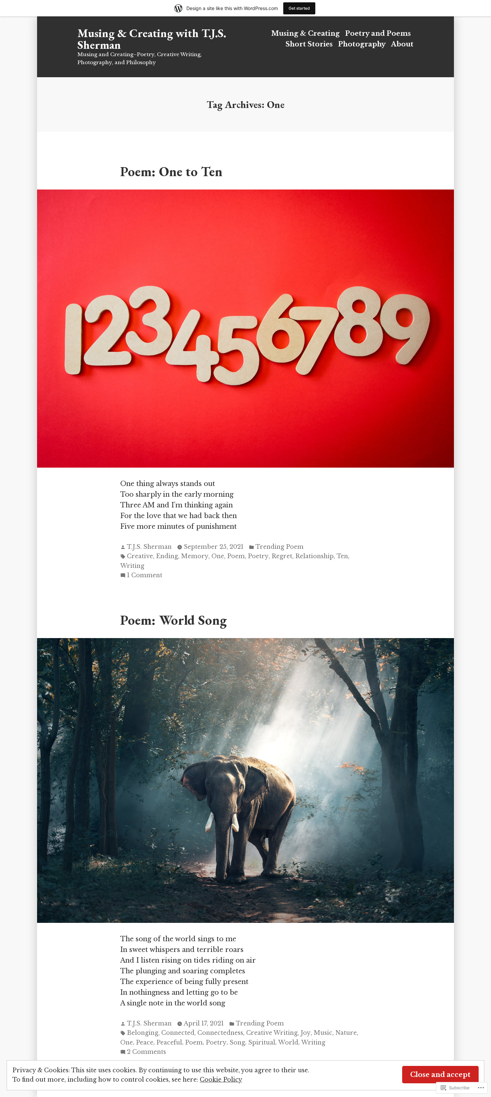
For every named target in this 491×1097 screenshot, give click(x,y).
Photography (362, 44)
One (217, 556)
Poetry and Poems (378, 33)
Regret (282, 556)
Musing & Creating (305, 33)
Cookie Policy (221, 1079)
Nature (346, 1033)
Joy (306, 1033)
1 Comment (144, 575)
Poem (236, 556)
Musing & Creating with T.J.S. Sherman (151, 38)
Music (323, 1033)
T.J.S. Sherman (149, 547)
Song (237, 1042)
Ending (167, 556)
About (402, 44)
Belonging (142, 1033)
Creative (140, 556)
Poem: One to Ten (171, 171)
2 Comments (146, 1052)
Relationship (314, 556)
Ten (342, 556)
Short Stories (309, 44)
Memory (194, 556)
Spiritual (261, 1042)
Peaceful (169, 1042)
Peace (144, 1042)
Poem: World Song (173, 620)
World (288, 1042)
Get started (299, 8)
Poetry (258, 556)
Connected (177, 1033)
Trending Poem (280, 547)
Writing (132, 566)
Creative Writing (272, 1033)
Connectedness (220, 1033)
